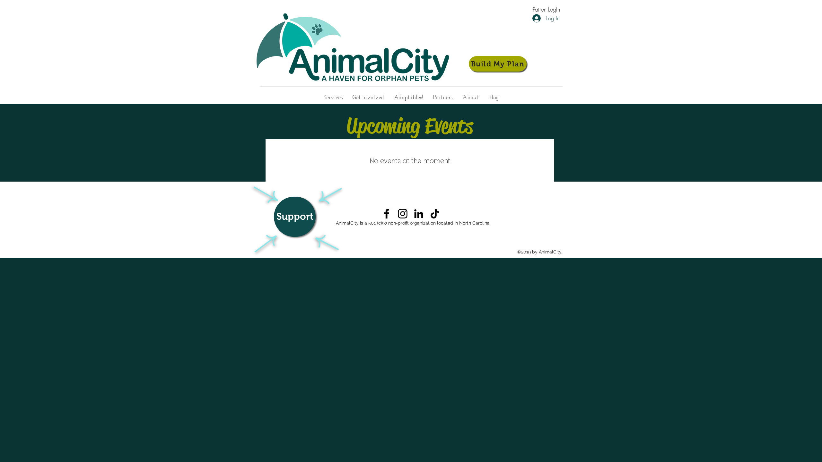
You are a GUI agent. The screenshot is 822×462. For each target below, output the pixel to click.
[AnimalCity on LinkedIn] (418, 213)
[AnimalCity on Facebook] (386, 213)
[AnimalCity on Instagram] (402, 213)
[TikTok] (434, 213)
